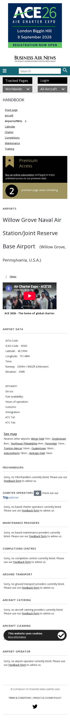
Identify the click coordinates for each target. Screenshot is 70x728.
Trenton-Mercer (13, 448)
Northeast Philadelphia (24, 443)
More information (17, 636)
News (13, 276)
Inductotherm (12, 453)
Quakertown (39, 448)
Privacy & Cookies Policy (47, 697)
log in (42, 174)
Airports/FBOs (13, 121)
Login (44, 80)
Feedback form (12, 481)
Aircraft (9, 115)
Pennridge (51, 443)
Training (9, 148)
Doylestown (59, 438)
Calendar (10, 126)
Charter (9, 132)
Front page (11, 110)
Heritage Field (37, 453)
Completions (12, 137)
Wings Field (37, 438)
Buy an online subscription (19, 174)
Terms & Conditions (20, 697)
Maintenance (12, 143)
